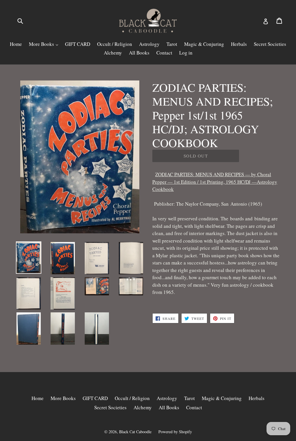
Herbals (239, 44)
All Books (139, 52)
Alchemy (113, 52)
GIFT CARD (77, 44)
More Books (42, 44)
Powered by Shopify (175, 431)
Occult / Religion (114, 44)
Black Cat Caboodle (135, 431)
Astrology (149, 44)
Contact (164, 52)
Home (16, 44)
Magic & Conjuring (204, 44)
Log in (186, 52)
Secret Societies (270, 44)
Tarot (171, 44)
